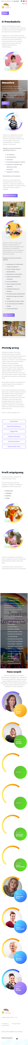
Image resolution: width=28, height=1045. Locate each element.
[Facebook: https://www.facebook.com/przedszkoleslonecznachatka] (17, 1038)
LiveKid (5, 13)
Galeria (6, 103)
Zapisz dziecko (9, 315)
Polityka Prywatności (6, 1037)
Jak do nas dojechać (10, 195)
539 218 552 (16, 1)
